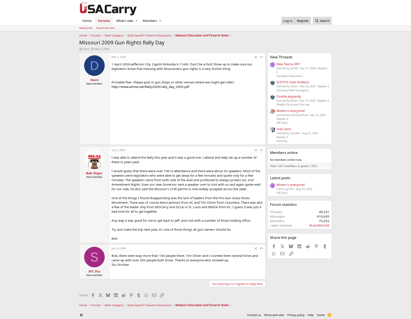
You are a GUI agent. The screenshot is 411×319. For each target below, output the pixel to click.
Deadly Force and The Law (293, 104)
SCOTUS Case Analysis (292, 82)
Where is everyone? (290, 110)
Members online (284, 152)
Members (150, 20)
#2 (261, 150)
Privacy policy (296, 315)
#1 (261, 57)
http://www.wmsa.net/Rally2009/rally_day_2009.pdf (150, 86)
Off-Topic (282, 123)
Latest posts (280, 177)
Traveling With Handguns (292, 90)
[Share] (255, 57)
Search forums (105, 28)
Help (311, 315)
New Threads (281, 56)
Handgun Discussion (289, 76)
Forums (104, 20)
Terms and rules (274, 315)
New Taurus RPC (288, 64)
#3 (261, 248)
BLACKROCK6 (319, 225)
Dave (86, 49)
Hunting (281, 141)
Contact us (254, 315)
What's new (124, 20)
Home (86, 20)
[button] (137, 21)
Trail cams (283, 129)
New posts (86, 28)
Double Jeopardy (288, 96)
